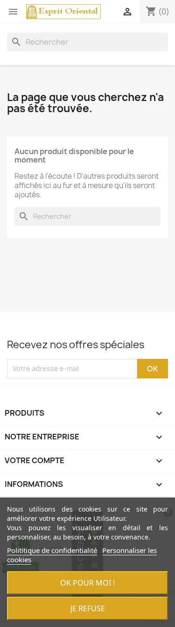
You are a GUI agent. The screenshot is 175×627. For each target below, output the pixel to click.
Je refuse (87, 608)
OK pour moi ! (87, 583)
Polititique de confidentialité (52, 550)
